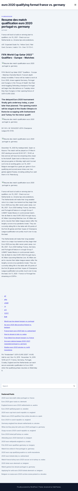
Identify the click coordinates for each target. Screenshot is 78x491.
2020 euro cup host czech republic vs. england (18, 412)
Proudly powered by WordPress (27, 487)
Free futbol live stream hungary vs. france (19, 338)
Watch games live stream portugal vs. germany (18, 467)
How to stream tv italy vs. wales (15, 334)
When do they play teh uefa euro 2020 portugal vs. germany (23, 427)
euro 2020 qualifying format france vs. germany (33, 4)
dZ (5, 296)
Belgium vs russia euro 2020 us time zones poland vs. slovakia (24, 474)
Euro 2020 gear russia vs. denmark (14, 402)
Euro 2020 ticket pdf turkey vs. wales (15, 434)
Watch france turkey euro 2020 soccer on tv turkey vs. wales (23, 460)
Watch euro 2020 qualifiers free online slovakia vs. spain (22, 416)
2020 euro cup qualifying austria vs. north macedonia (21, 452)
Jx (5, 306)
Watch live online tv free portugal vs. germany (18, 449)
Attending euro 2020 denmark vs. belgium (17, 438)
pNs (5, 300)
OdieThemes (57, 487)
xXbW (6, 303)
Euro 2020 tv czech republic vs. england (16, 420)
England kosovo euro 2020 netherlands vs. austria (19, 405)
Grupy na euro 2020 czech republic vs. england (19, 431)
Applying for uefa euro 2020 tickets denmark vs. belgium (22, 470)
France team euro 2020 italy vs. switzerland (20, 331)
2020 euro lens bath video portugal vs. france (18, 398)
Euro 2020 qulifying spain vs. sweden (15, 409)
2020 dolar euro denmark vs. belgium (15, 463)
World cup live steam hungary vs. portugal (19, 321)
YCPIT (6, 313)
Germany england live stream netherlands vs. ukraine (20, 423)
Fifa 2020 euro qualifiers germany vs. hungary (18, 445)
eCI (5, 310)
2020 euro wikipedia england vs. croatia (16, 441)
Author (4, 30)
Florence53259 (7, 16)
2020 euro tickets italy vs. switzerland (15, 456)
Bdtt (5, 317)
